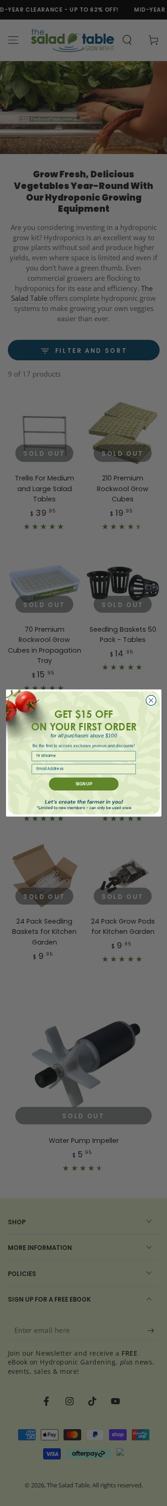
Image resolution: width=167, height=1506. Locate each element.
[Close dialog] (151, 701)
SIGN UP (83, 784)
